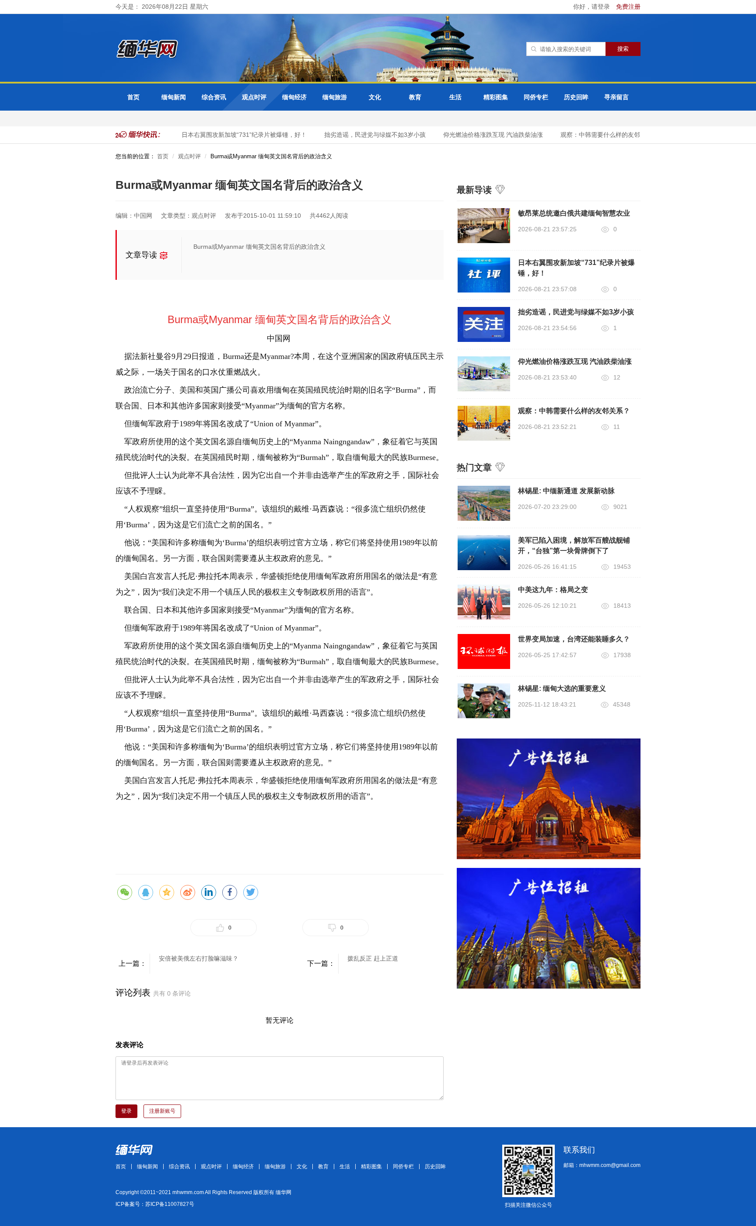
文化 (375, 97)
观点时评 (254, 97)
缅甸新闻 (173, 97)
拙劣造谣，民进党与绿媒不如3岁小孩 (365, 134)
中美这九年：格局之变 (553, 589)
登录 (126, 1111)
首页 (133, 97)
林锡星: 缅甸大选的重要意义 (562, 688)
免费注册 (628, 6)
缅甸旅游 (334, 97)
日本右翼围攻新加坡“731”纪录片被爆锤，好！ (235, 134)
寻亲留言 (616, 97)
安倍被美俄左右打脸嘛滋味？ (198, 958)
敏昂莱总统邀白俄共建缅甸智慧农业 (574, 213)
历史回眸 (576, 97)
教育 (415, 97)
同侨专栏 (536, 97)
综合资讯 (214, 97)
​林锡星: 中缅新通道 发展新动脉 (566, 491)
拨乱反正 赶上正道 (372, 958)
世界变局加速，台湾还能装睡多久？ (574, 639)
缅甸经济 (294, 97)
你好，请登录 (592, 6)
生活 (455, 97)
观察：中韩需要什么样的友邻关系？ (600, 134)
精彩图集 (495, 97)
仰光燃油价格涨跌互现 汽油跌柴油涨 (484, 134)
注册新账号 (162, 1111)
